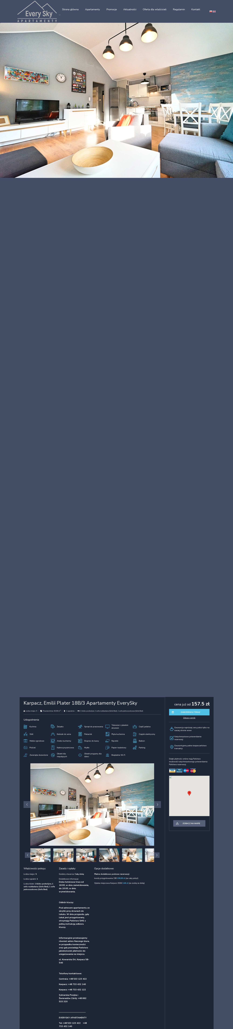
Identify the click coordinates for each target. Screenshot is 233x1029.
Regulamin (179, 9)
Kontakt (195, 9)
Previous (27, 804)
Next (157, 804)
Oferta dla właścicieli (154, 9)
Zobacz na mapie (191, 823)
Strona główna (70, 9)
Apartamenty (92, 9)
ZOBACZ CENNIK (189, 718)
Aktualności (129, 9)
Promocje (111, 9)
